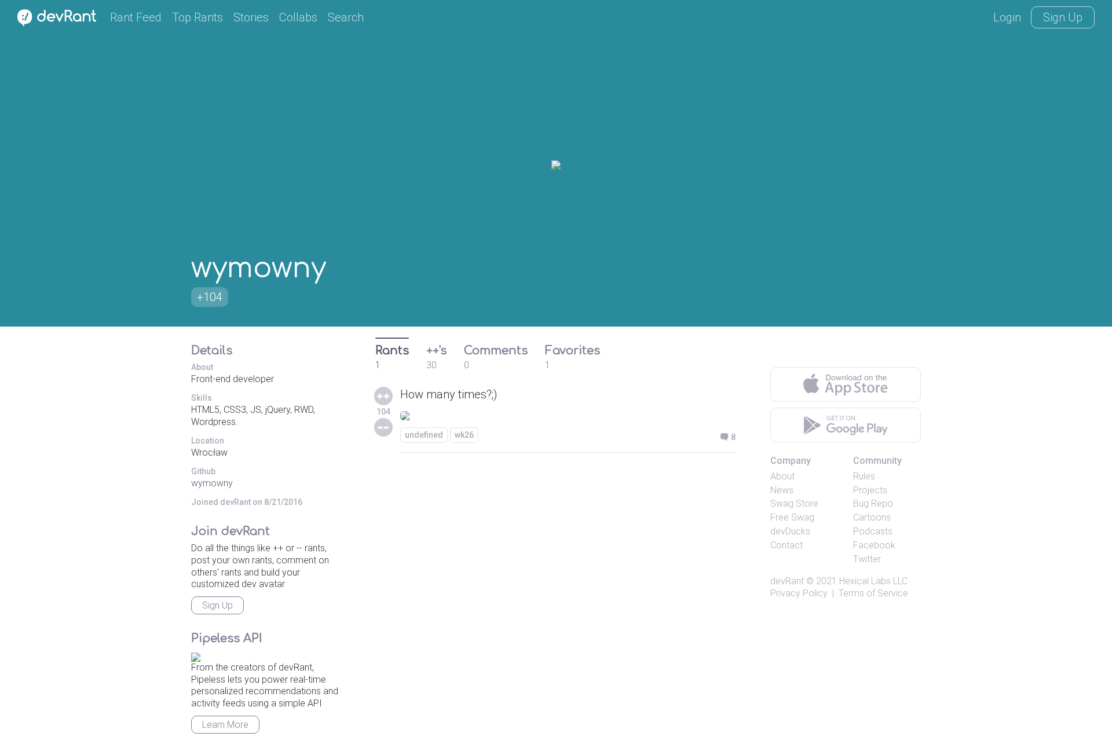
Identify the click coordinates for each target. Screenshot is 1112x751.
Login (1007, 17)
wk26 (464, 434)
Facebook (874, 545)
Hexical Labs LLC (873, 581)
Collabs (298, 17)
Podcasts (872, 531)
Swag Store (794, 503)
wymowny (212, 483)
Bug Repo (873, 503)
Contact (786, 545)
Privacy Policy (799, 593)
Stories (251, 17)
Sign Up (1062, 17)
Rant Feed (136, 17)
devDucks (790, 531)
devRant (787, 581)
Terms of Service (873, 593)
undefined (424, 434)
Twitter (867, 559)
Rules (864, 476)
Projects (870, 490)
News (781, 490)
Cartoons (872, 517)
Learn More (225, 724)
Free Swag (792, 517)
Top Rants (197, 17)
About (782, 476)
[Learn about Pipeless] (195, 655)
